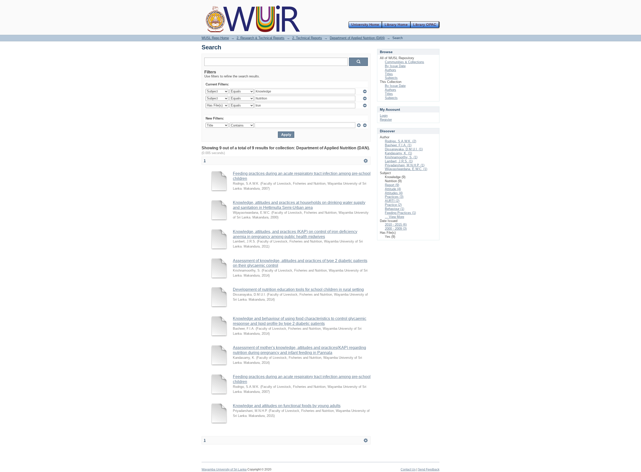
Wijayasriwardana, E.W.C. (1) (406, 169)
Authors (390, 70)
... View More (394, 217)
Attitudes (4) (394, 193)
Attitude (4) (393, 189)
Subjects (391, 78)
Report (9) (392, 185)
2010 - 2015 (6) (396, 224)
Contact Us (408, 469)
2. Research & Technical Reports (260, 38)
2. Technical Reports (307, 38)
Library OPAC (424, 25)
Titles (389, 74)
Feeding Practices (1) (400, 213)
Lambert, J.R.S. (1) (399, 161)
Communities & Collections (404, 62)
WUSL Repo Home (215, 38)
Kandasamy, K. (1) (398, 153)
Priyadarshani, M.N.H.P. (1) (404, 165)
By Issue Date (395, 66)
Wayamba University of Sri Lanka (224, 469)
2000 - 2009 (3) (396, 228)
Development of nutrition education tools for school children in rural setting (298, 289)
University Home (365, 25)
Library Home (396, 25)
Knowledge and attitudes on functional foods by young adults (287, 406)
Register (386, 120)
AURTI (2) (392, 201)
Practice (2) (393, 205)
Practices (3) (394, 197)
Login (384, 115)
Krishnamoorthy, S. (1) (401, 157)
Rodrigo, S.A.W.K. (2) (400, 141)
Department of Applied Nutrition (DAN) (357, 38)
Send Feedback (428, 469)
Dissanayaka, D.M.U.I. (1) (404, 149)
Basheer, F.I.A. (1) (398, 145)
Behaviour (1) (394, 209)
